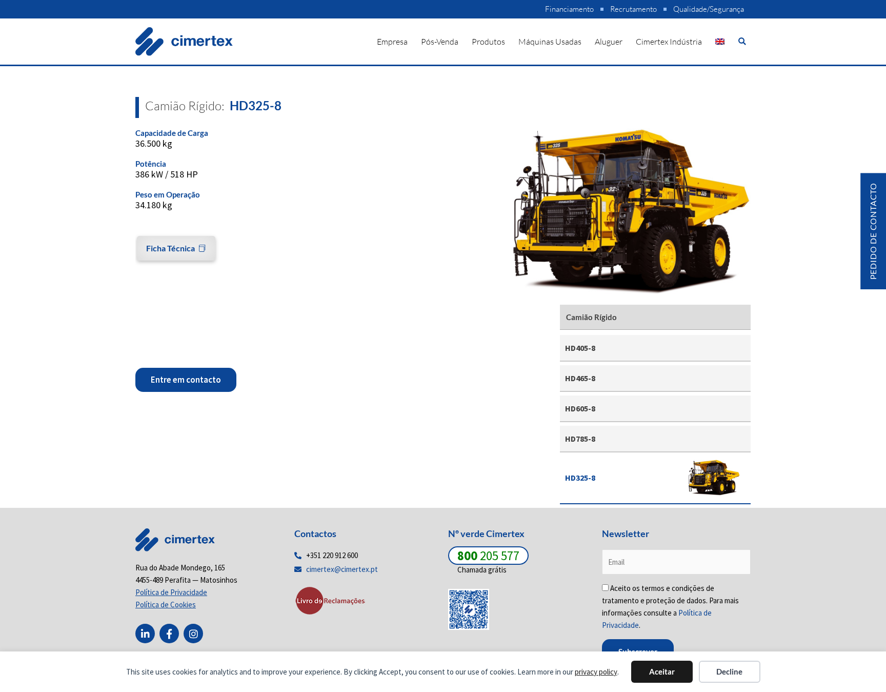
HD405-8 (580, 348)
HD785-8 (580, 438)
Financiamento (569, 9)
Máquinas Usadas (549, 41)
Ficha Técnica (170, 248)
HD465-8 (580, 378)
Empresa (392, 41)
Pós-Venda (439, 41)
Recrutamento (633, 9)
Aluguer (608, 41)
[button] (742, 41)
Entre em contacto (186, 379)
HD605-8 (580, 408)
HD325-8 (580, 477)
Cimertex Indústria (669, 41)
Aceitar (662, 671)
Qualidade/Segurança (708, 9)
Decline (729, 671)
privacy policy (596, 672)
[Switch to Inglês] (720, 41)
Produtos (488, 41)
